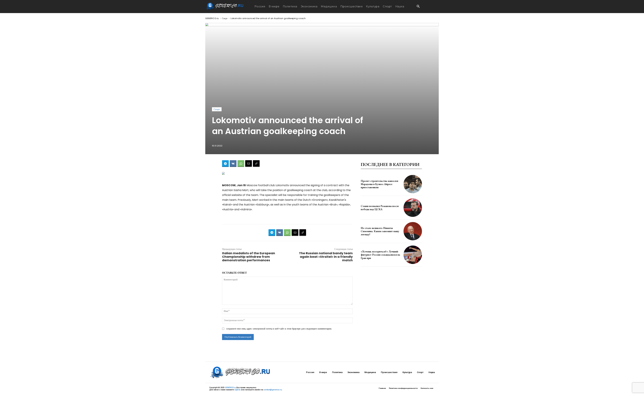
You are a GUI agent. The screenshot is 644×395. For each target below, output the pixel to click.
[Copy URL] (256, 163)
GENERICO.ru (212, 18)
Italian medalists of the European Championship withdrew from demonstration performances (248, 256)
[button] (418, 7)
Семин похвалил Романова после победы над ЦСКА (380, 207)
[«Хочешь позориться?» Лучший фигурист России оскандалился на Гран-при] (413, 255)
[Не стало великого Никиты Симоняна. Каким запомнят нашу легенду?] (413, 231)
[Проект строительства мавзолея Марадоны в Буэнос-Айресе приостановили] (413, 184)
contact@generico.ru (273, 390)
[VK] (233, 163)
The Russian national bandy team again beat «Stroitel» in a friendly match (326, 256)
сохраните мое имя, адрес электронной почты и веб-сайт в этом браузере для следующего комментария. (279, 328)
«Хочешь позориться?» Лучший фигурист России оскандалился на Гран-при (380, 255)
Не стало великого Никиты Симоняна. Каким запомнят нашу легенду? (380, 231)
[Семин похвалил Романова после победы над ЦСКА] (413, 207)
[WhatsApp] (240, 163)
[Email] (248, 163)
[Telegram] (225, 163)
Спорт (225, 18)
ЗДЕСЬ (237, 390)
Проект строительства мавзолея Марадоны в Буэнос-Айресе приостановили (379, 184)
